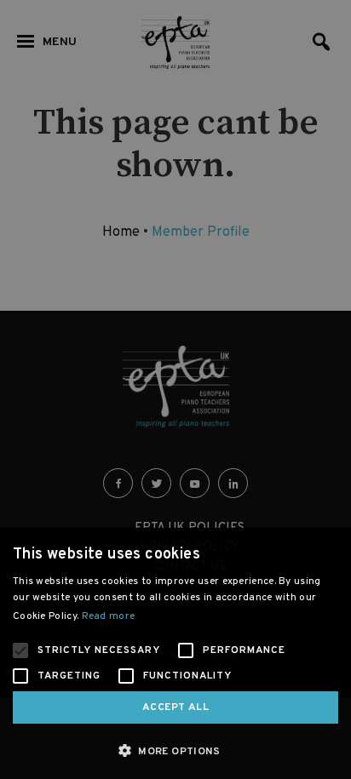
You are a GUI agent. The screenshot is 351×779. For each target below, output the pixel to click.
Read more (108, 616)
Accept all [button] (175, 707)
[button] (175, 750)
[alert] (175, 389)
